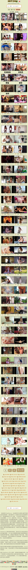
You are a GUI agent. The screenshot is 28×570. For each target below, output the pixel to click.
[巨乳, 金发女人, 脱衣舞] (20, 172)
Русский (21, 562)
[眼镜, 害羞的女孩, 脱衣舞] (20, 283)
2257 (16, 566)
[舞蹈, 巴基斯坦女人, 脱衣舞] (20, 152)
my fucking (12, 487)
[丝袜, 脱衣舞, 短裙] (20, 20)
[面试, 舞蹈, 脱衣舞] (7, 223)
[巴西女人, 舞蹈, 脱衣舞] (7, 50)
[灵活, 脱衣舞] (20, 343)
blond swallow (15, 483)
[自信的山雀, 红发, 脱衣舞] (20, 233)
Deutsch (10, 561)
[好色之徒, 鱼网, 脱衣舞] (7, 303)
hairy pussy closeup (7, 481)
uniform (18, 487)
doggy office (13, 476)
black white (20, 496)
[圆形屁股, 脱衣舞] (20, 394)
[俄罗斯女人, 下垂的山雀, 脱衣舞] (20, 142)
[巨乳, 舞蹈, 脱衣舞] (20, 50)
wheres (22, 478)
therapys (15, 490)
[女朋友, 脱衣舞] (7, 424)
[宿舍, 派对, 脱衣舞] (7, 233)
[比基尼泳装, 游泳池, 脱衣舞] (7, 444)
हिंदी (26, 562)
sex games (16, 478)
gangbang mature (22, 490)
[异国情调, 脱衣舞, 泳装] (7, 132)
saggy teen (24, 487)
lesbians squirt (17, 481)
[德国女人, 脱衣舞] (20, 162)
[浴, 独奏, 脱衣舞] (20, 122)
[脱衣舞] (7, 363)
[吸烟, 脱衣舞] (7, 20)
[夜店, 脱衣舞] (7, 353)
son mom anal (7, 485)
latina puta (22, 474)
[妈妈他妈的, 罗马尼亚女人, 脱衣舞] (20, 223)
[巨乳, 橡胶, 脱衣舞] (7, 162)
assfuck (24, 481)
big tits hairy (24, 494)
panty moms (12, 494)
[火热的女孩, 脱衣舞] (20, 253)
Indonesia (14, 562)
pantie (17, 494)
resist (12, 492)
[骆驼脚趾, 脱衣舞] (20, 373)
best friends (4, 494)
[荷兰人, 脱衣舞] (20, 434)
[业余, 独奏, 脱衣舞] (7, 142)
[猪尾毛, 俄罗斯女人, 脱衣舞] (20, 323)
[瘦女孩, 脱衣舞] (7, 323)
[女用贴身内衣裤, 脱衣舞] (20, 132)
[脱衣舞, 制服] (20, 444)
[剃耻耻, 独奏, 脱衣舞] (20, 293)
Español (17, 561)
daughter (14, 496)
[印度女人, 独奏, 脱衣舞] (7, 192)
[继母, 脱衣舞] (7, 202)
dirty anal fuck (14, 501)
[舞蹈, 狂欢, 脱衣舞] (20, 102)
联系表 (20, 566)
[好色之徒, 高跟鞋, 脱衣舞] (20, 333)
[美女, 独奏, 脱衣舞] (7, 313)
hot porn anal (6, 492)
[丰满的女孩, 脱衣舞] (7, 373)
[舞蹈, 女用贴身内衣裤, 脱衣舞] (20, 91)
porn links (25, 566)
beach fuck (24, 492)
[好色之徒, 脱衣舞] (7, 293)
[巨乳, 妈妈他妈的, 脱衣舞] (20, 243)
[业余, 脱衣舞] (7, 172)
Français (23, 561)
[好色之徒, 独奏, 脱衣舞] (20, 60)
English (4, 561)
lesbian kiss (7, 483)
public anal (22, 483)
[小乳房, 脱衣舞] (20, 353)
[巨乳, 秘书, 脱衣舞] (20, 414)
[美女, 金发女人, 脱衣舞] (7, 333)
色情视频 (18, 9)
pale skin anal (9, 478)
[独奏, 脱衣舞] (20, 182)
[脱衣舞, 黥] (7, 152)
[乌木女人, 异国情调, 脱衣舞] (20, 263)
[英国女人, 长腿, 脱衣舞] (20, 213)
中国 (15, 564)
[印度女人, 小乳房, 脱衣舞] (7, 30)
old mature (7, 474)
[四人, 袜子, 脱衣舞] (7, 40)
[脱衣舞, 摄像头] (7, 384)
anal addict (22, 485)
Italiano (2, 562)
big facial (5, 487)
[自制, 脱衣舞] (7, 394)
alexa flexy (6, 476)
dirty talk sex (14, 474)
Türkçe (7, 562)
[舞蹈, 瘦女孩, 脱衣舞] (20, 112)
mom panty (8, 496)
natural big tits (7, 490)
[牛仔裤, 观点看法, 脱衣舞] (20, 313)
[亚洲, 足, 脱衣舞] (7, 60)
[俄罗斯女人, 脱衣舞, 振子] (20, 202)
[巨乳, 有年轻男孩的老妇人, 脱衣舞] (7, 182)
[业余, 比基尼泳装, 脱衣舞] (7, 243)
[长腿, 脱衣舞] (7, 404)
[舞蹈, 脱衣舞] (20, 40)
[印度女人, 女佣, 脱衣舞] (20, 30)
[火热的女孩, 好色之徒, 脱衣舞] (7, 122)
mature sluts (15, 485)
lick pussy (18, 492)
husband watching (22, 476)
